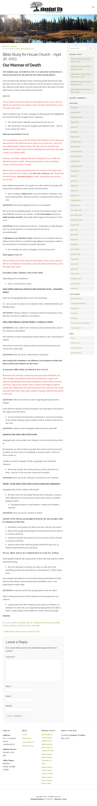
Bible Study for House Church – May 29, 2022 (47, 780)
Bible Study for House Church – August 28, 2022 (47, 770)
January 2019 (75, 283)
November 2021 (76, 156)
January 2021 (75, 205)
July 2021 (74, 176)
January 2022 (75, 146)
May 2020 (74, 239)
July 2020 (74, 230)
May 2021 (74, 186)
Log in (73, 338)
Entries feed (75, 343)
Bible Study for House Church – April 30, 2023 (47, 737)
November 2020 (76, 215)
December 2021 (76, 151)
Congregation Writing (78, 303)
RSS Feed (58, 799)
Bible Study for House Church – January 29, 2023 (22, 631)
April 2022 (74, 132)
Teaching (22, 623)
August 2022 (75, 122)
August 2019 (75, 259)
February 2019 (76, 278)
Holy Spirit (36, 625)
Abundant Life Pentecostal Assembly (46, 623)
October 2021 (75, 161)
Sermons (15, 623)
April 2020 (74, 244)
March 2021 (75, 195)
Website (9, 706)
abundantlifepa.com (27, 49)
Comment (10, 657)
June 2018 (74, 288)
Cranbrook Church (24, 625)
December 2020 (76, 210)
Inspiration (75, 308)
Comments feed (76, 348)
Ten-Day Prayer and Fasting (80, 323)
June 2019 (74, 264)
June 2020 (74, 234)
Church (5, 625)
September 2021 (76, 166)
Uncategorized (76, 328)
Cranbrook (13, 625)
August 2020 (75, 225)
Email (9, 696)
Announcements (76, 298)
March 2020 (75, 249)
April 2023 (74, 107)
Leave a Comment (11, 46)
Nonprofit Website (37, 799)
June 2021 (74, 181)
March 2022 (75, 137)
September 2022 (76, 117)
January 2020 (75, 254)
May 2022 (74, 127)
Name (9, 686)
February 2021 (76, 200)
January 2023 (75, 112)
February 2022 (76, 142)
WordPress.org (76, 353)
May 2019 (74, 269)
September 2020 (76, 220)
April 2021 (74, 191)
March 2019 (75, 274)
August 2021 (75, 171)
